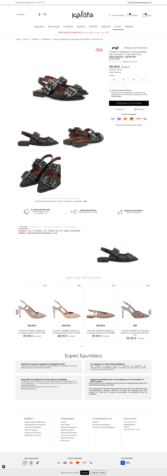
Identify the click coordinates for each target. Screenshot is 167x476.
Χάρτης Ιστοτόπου (67, 438)
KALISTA (32, 325)
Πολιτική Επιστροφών (123, 125)
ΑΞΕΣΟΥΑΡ (106, 26)
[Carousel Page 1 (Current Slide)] (81, 346)
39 (143, 80)
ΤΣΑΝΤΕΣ (93, 26)
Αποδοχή (84, 473)
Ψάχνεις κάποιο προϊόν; (69, 433)
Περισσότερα (116, 96)
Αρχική (18, 39)
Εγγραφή (121, 15)
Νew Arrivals (53, 26)
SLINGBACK (45, 39)
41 (124, 84)
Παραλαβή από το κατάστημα (35, 425)
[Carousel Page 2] (83, 346)
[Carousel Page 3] (85, 346)
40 (114, 84)
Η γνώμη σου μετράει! (68, 435)
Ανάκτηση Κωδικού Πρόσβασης (103, 427)
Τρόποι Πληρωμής (31, 430)
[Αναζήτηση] (45, 14)
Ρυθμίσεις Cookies (98, 473)
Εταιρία (63, 422)
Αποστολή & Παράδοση (33, 427)
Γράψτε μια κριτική (130, 62)
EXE (85, 201)
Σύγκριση (140, 109)
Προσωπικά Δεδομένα (69, 427)
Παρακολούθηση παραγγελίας (141, 3)
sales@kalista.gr (31, 388)
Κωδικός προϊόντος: (116, 57)
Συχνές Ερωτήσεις (67, 430)
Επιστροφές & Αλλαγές (33, 435)
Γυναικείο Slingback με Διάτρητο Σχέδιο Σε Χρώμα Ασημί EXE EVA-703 (135, 332)
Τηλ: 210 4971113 (130, 422)
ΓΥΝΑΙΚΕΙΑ (68, 26)
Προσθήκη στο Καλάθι (128, 103)
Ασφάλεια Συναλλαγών (33, 433)
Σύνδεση (115, 15)
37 (124, 80)
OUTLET (118, 26)
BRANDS (129, 26)
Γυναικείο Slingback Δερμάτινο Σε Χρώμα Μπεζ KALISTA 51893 (66, 331)
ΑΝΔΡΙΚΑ (81, 26)
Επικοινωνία (65, 440)
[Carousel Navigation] (83, 282)
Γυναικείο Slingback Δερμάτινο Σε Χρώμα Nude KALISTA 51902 (32, 331)
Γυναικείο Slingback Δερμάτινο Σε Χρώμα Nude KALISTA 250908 (101, 331)
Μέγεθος (112, 75)
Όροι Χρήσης (137, 125)
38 (134, 80)
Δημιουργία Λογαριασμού (101, 425)
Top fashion (39, 26)
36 (114, 80)
